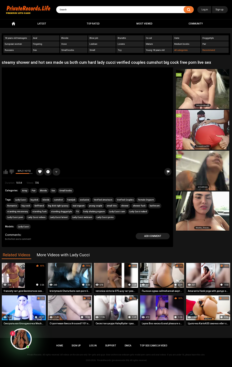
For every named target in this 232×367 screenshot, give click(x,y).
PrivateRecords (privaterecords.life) (113, 360)
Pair (204, 44)
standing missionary (17, 211)
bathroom (155, 206)
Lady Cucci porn (15, 217)
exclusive (84, 200)
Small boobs (67, 50)
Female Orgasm (146, 200)
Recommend (208, 50)
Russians (9, 50)
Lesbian (93, 44)
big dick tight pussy (58, 206)
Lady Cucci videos (37, 217)
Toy (119, 50)
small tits (112, 206)
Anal (35, 38)
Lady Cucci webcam (82, 217)
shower (125, 206)
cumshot (58, 200)
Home (13, 23)
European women (13, 44)
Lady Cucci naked (138, 211)
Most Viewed (144, 23)
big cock (26, 206)
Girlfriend (39, 206)
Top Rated (93, 23)
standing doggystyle (61, 211)
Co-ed (149, 38)
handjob (71, 200)
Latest (41, 23)
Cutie (176, 38)
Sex (35, 50)
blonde (46, 200)
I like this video (5, 172)
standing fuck (39, 211)
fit (77, 211)
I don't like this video (12, 172)
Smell (92, 50)
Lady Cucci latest (59, 217)
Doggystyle (208, 38)
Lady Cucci (20, 200)
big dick (34, 200)
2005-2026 (91, 360)
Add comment (152, 236)
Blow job (94, 38)
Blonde (64, 38)
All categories (181, 50)
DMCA (128, 345)
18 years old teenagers (16, 38)
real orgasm (79, 206)
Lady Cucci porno (105, 217)
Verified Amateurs (103, 200)
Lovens (121, 44)
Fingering (37, 44)
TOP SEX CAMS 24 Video (153, 345)
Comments (13, 235)
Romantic (12, 206)
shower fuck (139, 206)
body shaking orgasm (94, 211)
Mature (149, 44)
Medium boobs (181, 44)
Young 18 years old (155, 50)
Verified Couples (125, 200)
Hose (64, 44)
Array (24, 190)
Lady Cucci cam (117, 211)
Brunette (122, 38)
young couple (95, 206)
